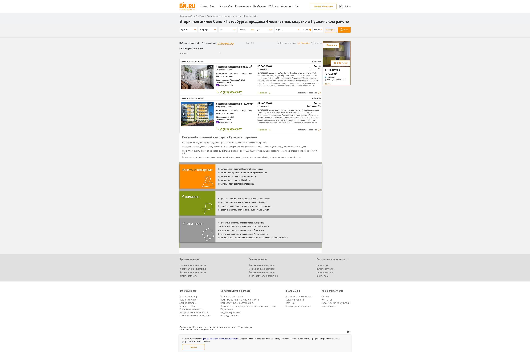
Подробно (305, 43)
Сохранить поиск (288, 43)
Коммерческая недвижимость (195, 315)
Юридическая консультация (336, 303)
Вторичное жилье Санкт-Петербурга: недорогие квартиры (244, 206)
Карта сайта (226, 309)
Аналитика (286, 6)
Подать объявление (323, 6)
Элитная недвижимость (191, 309)
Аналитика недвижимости (298, 296)
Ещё (297, 6)
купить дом (322, 265)
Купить (203, 6)
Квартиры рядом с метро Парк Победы (235, 180)
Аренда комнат (187, 306)
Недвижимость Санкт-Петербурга (191, 16)
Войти (347, 6)
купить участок (325, 272)
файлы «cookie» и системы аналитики (220, 339)
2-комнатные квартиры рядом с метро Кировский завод (243, 226)
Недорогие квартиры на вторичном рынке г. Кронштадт (243, 210)
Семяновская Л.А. (314, 106)
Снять (213, 6)
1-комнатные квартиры (192, 265)
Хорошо (193, 347)
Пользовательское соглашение (236, 303)
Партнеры (290, 303)
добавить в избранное (307, 93)
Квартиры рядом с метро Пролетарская (236, 184)
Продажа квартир (213, 16)
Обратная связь (330, 306)
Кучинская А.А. (315, 69)
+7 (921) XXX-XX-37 (231, 129)
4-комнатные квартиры (232, 16)
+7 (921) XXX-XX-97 (231, 92)
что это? (328, 84)
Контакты (327, 299)
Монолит (183, 53)
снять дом (322, 275)
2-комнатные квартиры (192, 268)
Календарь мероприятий (298, 306)
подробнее (262, 93)
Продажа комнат (188, 299)
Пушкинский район (250, 16)
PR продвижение (229, 315)
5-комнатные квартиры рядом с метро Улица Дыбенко (243, 234)
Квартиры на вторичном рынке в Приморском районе (242, 173)
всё (252, 30)
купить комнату (188, 275)
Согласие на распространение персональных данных (248, 306)
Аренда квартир (187, 303)
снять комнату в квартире (263, 275)
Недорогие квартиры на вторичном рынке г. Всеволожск (244, 199)
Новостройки (225, 6)
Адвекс (317, 66)
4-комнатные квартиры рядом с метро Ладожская (241, 230)
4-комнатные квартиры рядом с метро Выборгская (241, 223)
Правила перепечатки (231, 296)
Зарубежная (259, 6)
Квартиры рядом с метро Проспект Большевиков (240, 169)
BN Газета (274, 6)
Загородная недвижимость (193, 312)
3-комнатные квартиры (192, 272)
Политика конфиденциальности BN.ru (239, 299)
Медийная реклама (230, 312)
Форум (325, 296)
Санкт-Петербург (185, 10)
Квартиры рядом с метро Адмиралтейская (237, 176)
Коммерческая (243, 6)
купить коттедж (325, 268)
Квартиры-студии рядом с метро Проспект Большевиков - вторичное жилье (253, 238)
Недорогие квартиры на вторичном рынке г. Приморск (242, 202)
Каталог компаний (294, 299)
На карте (318, 43)
